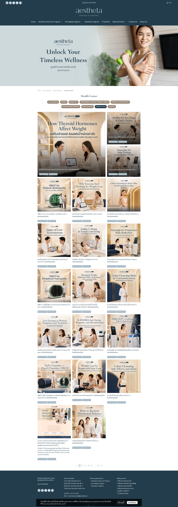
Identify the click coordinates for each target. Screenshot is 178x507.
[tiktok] (20, 2)
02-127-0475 (91, 3)
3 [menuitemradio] (85, 465)
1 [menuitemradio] (79, 465)
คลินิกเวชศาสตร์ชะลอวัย (124, 481)
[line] (17, 2)
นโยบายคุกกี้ (62, 503)
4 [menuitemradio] (88, 465)
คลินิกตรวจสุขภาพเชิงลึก (125, 486)
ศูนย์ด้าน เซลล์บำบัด (123, 491)
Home (39, 91)
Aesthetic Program (97, 486)
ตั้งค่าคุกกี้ (121, 502)
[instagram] (10, 2)
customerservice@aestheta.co (77, 496)
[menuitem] (101, 465)
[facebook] (7, 2)
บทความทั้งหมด (47, 91)
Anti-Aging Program (97, 483)
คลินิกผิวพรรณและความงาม (126, 488)
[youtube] (13, 2)
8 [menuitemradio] (98, 465)
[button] (169, 3)
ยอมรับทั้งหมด (132, 502)
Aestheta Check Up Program (100, 481)
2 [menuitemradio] (82, 465)
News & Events (57, 91)
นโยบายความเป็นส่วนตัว (49, 503)
